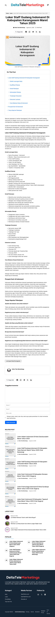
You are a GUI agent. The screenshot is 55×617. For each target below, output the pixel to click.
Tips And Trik (8, 601)
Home (7, 13)
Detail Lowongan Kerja (16, 81)
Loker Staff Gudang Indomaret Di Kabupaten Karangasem (24, 77)
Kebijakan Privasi (43, 611)
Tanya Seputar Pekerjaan (15, 110)
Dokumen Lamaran (15, 99)
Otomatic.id (24, 599)
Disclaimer (37, 611)
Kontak (32, 611)
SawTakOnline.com (26, 596)
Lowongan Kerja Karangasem (13, 361)
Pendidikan (8, 599)
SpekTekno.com (25, 594)
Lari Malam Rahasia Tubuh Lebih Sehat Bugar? (23, 517)
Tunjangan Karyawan (15, 96)
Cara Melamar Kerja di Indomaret (19, 103)
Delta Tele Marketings (20, 27)
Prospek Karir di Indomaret (15, 106)
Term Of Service (48, 611)
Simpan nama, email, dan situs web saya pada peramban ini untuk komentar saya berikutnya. (27, 417)
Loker (11, 13)
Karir (6, 594)
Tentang (27, 611)
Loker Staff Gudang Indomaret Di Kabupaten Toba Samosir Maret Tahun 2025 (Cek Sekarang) (32, 450)
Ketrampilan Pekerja (15, 92)
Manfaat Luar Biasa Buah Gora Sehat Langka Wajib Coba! (26, 523)
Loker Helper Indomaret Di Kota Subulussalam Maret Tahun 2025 (28, 529)
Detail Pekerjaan (14, 88)
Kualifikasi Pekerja (15, 85)
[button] (6, 5)
